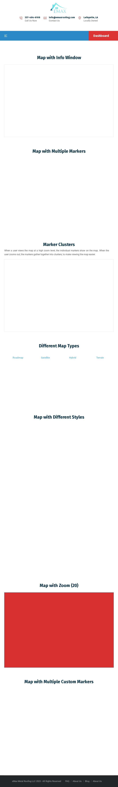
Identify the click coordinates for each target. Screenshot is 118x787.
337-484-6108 (32, 17)
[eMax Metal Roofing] (59, 7)
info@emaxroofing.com (62, 17)
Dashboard (101, 36)
